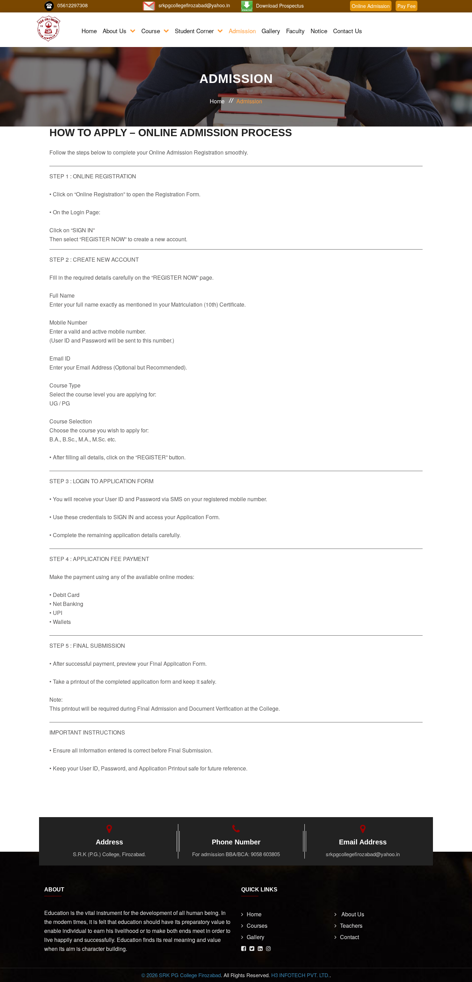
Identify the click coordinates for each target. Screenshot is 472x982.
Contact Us (347, 30)
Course (150, 30)
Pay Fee (406, 5)
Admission (242, 30)
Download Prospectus (280, 5)
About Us (114, 30)
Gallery (271, 30)
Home (89, 30)
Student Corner (194, 30)
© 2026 (150, 975)
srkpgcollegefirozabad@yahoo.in (194, 5)
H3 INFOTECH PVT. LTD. (300, 975)
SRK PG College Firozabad (190, 975)
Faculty (295, 30)
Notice (319, 30)
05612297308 (72, 5)
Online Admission (371, 5)
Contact (349, 937)
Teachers (351, 925)
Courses (257, 925)
